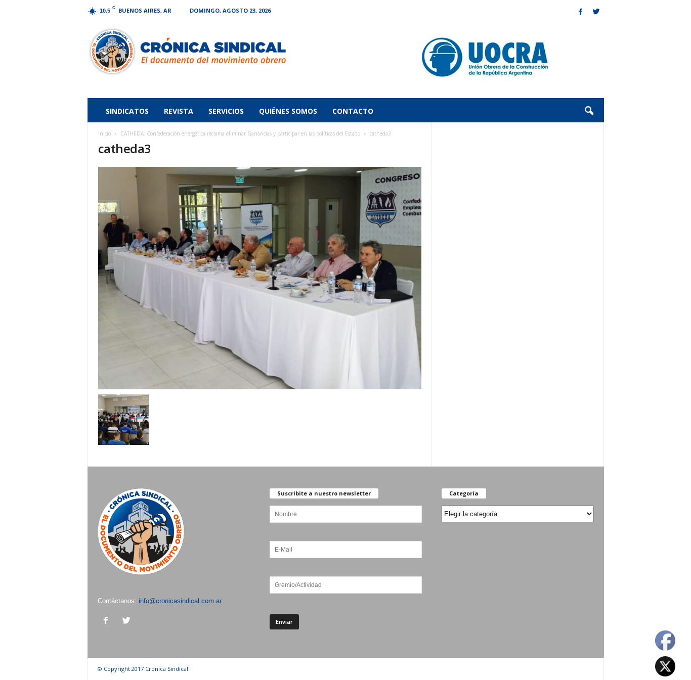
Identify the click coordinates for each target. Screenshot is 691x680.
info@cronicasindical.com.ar (180, 601)
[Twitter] (596, 12)
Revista (178, 111)
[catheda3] (260, 278)
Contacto (352, 111)
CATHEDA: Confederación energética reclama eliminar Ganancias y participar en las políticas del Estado (240, 133)
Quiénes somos (288, 111)
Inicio (104, 133)
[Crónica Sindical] (187, 51)
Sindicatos (127, 111)
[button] (589, 111)
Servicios (226, 111)
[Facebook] (581, 12)
